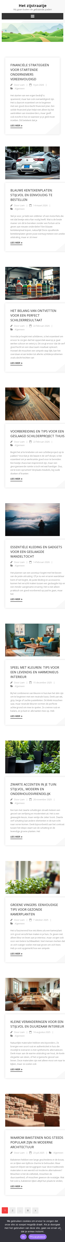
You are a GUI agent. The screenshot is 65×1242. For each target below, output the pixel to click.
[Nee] (60, 1229)
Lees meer (15, 125)
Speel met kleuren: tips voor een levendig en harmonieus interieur (34, 672)
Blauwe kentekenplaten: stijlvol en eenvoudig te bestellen (31, 195)
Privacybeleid (37, 1236)
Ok (23, 1236)
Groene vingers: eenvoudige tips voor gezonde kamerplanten (34, 909)
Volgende (35, 1210)
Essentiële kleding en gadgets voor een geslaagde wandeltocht (36, 551)
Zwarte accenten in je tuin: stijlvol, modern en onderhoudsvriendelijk (33, 789)
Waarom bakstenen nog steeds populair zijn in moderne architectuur (36, 1142)
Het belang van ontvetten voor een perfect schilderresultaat (33, 315)
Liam (22, 84)
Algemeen (20, 88)
